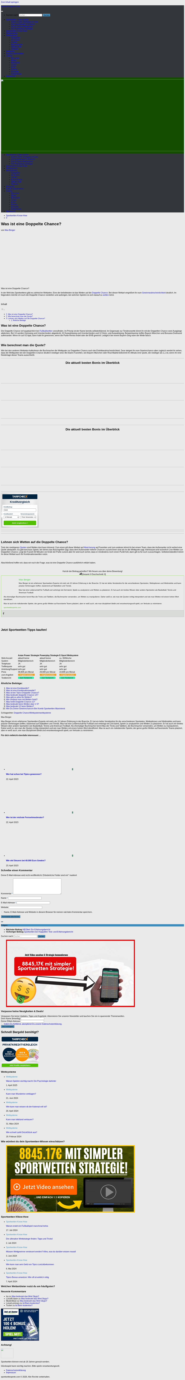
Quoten (23, 547)
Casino (9, 56)
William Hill (16, 47)
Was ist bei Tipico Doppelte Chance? (22, 693)
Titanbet (14, 49)
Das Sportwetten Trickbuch (23, 24)
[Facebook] (3, 613)
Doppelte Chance (100, 293)
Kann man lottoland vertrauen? (19, 1119)
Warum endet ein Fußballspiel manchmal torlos (27, 1226)
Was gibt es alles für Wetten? (19, 697)
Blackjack (15, 62)
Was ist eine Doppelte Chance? (20, 314)
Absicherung (89, 547)
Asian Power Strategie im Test (24, 22)
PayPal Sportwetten (15, 53)
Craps (13, 65)
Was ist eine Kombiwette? (17, 688)
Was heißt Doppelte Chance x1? (20, 702)
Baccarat (15, 58)
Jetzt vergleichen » (20, 523)
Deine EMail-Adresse (10, 1021)
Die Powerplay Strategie (22, 29)
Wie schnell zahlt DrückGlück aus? (21, 1132)
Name (4, 898)
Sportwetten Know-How (16, 31)
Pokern (14, 69)
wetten (106, 295)
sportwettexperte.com (10, 6)
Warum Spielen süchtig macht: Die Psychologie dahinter (31, 1081)
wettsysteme (45, 713)
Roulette (15, 72)
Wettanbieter (11, 35)
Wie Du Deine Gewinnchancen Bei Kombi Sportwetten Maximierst (35, 708)
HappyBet (15, 38)
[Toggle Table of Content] (3, 310)
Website (4, 907)
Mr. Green (15, 40)
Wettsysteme (11, 33)
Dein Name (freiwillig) (10, 1018)
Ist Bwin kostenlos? (31, 1303)
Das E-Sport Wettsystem (22, 26)
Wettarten (10, 51)
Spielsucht (10, 76)
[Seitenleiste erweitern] (2, 921)
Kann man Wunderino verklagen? (21, 1094)
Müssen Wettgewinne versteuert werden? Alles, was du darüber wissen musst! (41, 1252)
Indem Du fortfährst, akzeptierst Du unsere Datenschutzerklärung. (33, 1024)
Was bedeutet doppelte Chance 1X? (22, 695)
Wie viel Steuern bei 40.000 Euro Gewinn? (26, 860)
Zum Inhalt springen (10, 2)
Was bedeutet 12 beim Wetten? (20, 706)
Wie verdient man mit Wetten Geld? (22, 699)
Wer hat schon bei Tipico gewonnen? (24, 774)
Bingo (13, 60)
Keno (13, 67)
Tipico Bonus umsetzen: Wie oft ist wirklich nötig (27, 1277)
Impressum (11, 1372)
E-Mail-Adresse (8, 903)
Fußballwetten (46, 331)
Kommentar (7, 894)
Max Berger (10, 230)
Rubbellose (16, 74)
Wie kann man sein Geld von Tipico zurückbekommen (30, 1264)
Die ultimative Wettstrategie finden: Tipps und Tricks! (29, 1239)
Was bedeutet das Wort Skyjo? (25, 1296)
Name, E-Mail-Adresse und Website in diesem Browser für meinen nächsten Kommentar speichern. (48, 912)
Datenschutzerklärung (16, 1370)
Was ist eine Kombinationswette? (21, 690)
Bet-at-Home (16, 44)
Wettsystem (35, 713)
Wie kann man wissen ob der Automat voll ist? (26, 1107)
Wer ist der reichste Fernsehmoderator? (25, 817)
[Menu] (2, 11)
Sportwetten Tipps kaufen (17, 19)
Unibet (14, 42)
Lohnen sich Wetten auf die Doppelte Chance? (26, 318)
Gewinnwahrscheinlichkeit (154, 293)
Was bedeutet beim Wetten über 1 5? (22, 704)
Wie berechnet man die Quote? (20, 316)
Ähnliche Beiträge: (19, 320)
